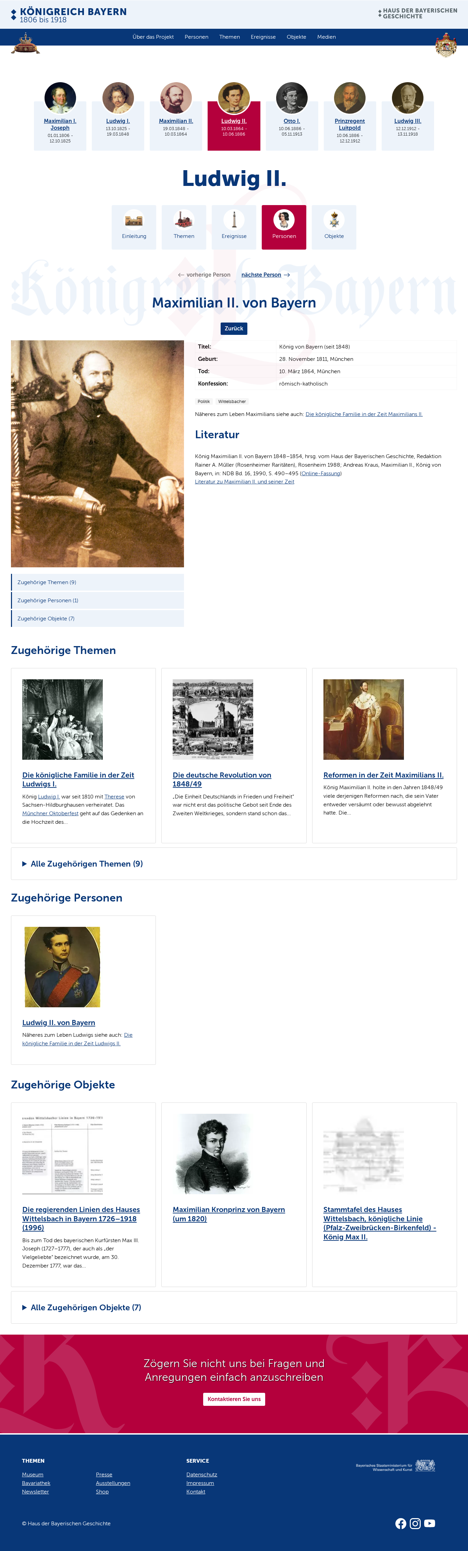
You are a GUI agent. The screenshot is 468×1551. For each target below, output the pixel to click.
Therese (114, 796)
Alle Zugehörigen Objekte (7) (86, 1307)
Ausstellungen (113, 1483)
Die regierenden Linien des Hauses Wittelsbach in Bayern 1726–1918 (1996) (81, 1218)
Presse (104, 1474)
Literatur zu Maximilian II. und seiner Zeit (244, 481)
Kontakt (195, 1492)
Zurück (234, 328)
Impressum (200, 1483)
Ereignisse (263, 37)
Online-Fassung (320, 473)
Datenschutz (201, 1474)
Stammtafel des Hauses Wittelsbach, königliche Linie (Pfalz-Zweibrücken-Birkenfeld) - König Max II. (379, 1223)
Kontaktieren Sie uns (234, 1399)
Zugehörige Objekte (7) (46, 618)
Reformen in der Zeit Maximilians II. (383, 775)
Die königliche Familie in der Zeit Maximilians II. (364, 414)
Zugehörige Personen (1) (47, 600)
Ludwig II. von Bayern (58, 1022)
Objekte (296, 37)
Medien (326, 37)
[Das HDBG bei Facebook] (400, 1523)
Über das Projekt (153, 37)
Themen (229, 37)
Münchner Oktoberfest (50, 813)
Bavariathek (36, 1483)
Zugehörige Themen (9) (46, 582)
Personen (196, 37)
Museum (33, 1474)
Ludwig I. (49, 796)
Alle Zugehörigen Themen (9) (87, 864)
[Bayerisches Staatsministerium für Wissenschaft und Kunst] (387, 1472)
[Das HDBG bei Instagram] (415, 1523)
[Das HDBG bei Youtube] (429, 1523)
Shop (102, 1492)
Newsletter (35, 1492)
